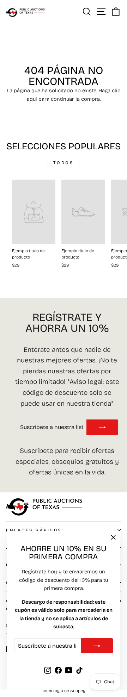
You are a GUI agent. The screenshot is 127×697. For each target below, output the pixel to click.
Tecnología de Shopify (63, 690)
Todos (63, 162)
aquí (32, 99)
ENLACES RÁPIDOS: (35, 530)
